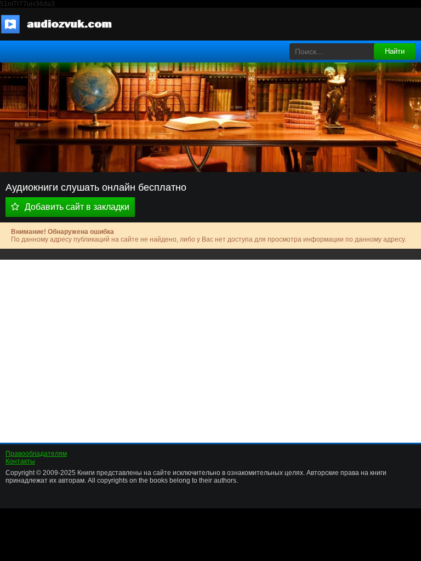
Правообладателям (36, 453)
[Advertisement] (210, 347)
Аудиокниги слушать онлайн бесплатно (63, 24)
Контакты (20, 461)
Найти (395, 51)
